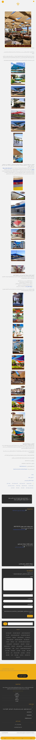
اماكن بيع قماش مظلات (15, 483)
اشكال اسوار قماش (29, 483)
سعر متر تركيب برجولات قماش (29, 487)
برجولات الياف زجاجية (7, 648)
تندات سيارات (7, 652)
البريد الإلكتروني (30, 598)
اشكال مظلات (13, 646)
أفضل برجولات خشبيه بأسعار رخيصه (25, 635)
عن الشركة (17, 699)
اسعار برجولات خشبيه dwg (10, 639)
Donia (33, 474)
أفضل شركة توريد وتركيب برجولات (15, 635)
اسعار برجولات (14, 637)
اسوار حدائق (12, 641)
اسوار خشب (7, 641)
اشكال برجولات (22, 644)
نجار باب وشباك (18, 657)
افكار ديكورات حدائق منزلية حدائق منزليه (25, 648)
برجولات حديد (23, 650)
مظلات (32, 545)
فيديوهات (16, 696)
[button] (33, 492)
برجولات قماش (8, 483)
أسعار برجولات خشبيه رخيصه (16, 632)
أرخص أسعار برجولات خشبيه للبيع (26, 632)
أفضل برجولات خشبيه (8, 632)
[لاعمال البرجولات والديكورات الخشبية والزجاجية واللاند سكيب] (18, 4)
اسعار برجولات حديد (8, 637)
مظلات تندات (23, 545)
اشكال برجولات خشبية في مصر (28, 646)
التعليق (31, 576)
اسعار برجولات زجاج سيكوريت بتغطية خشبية (24, 641)
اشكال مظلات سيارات (28, 545)
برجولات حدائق (29, 650)
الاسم (31, 593)
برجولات (26, 528)
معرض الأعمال (17, 695)
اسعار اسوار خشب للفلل (20, 637)
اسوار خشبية (27, 644)
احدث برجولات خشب (27, 637)
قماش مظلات (22, 487)
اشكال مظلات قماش (6, 646)
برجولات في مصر (7, 650)
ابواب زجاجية (7, 635)
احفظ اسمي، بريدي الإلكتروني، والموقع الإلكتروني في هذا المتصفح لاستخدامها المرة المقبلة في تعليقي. (18, 612)
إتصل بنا (17, 701)
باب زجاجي (17, 648)
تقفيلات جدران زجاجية (16, 652)
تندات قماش (25, 565)
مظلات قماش (12, 487)
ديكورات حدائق (16, 655)
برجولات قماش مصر (31, 485)
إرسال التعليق (30, 616)
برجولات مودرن (23, 652)
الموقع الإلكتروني (30, 604)
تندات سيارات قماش (27, 655)
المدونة (17, 698)
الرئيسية (17, 693)
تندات (11, 652)
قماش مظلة (17, 487)
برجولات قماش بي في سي (29, 480)
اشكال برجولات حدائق (16, 644)
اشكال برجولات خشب (9, 644)
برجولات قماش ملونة (24, 485)
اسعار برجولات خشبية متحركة (18, 639)
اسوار (16, 641)
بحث (5, 623)
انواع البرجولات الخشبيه (30, 528)
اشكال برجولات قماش (22, 483)
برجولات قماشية (18, 485)
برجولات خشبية (23, 528)
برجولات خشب (18, 650)
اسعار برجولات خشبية (26, 639)
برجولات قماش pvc (29, 286)
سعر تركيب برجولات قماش (11, 485)
